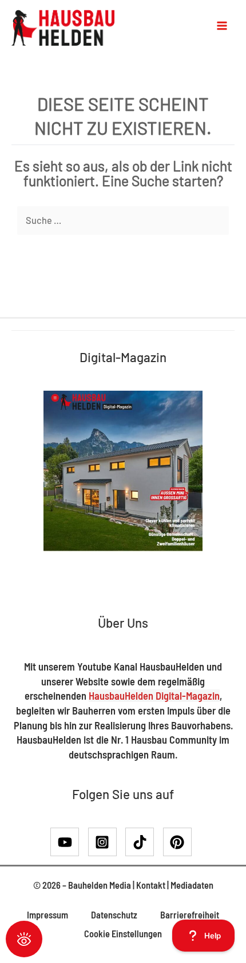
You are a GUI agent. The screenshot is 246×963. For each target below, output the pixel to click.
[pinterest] (179, 842)
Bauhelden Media (99, 885)
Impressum (47, 914)
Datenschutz (114, 914)
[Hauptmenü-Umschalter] (222, 25)
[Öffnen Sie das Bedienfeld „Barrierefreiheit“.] (24, 939)
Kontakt (150, 885)
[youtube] (68, 842)
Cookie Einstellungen (123, 933)
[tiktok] (143, 842)
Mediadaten (191, 885)
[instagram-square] (106, 842)
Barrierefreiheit (189, 914)
